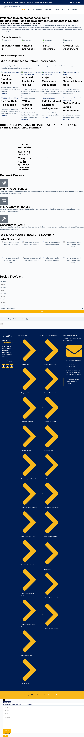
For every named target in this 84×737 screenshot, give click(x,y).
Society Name (4, 299)
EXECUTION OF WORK (12, 224)
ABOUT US (30, 9)
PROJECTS (64, 9)
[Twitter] (7, 366)
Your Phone (3, 293)
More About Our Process (24, 168)
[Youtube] (11, 366)
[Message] (43, 722)
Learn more (4, 93)
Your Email (3, 287)
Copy (1, 324)
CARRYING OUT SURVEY (13, 188)
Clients (48, 9)
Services (39, 9)
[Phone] (4, 736)
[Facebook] (71, 2)
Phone (6, 736)
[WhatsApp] (79, 2)
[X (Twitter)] (76, 2)
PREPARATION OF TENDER (15, 206)
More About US (4, 32)
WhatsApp (7, 733)
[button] (36, 157)
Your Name (3, 281)
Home (23, 9)
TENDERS (74, 9)
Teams (56, 9)
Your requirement (4, 305)
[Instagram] (73, 2)
